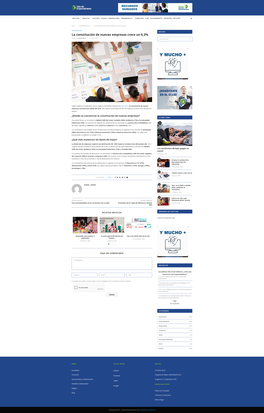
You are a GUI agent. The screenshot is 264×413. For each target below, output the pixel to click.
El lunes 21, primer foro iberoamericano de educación (180, 162)
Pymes (175, 348)
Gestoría (96, 18)
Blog (73, 393)
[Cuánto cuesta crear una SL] (163, 176)
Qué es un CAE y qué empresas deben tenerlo (181, 199)
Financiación (175, 326)
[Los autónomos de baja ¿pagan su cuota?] (174, 134)
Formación (139, 18)
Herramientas (126, 18)
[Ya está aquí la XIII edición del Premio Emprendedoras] (112, 225)
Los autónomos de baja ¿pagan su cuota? (173, 149)
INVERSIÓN (168, 18)
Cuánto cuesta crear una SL (182, 173)
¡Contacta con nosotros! (147, 410)
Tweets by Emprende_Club (166, 218)
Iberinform (124, 106)
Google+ (116, 386)
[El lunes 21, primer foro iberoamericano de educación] (163, 163)
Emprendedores (84, 26)
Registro (176, 18)
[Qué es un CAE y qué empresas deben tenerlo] (163, 201)
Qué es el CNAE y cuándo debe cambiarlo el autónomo (181, 187)
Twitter (115, 381)
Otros (175, 344)
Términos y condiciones (163, 395)
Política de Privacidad (162, 391)
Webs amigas (159, 400)
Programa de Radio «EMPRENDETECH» (168, 375)
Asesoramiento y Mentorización (82, 379)
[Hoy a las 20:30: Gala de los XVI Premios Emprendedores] (138, 225)
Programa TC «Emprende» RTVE (165, 379)
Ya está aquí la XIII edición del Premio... (112, 237)
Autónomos (175, 317)
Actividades (75, 370)
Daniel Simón (82, 38)
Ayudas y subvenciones (110, 18)
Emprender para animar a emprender (85, 237)
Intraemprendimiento (175, 339)
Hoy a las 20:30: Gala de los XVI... (139, 236)
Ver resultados (175, 304)
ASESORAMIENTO (156, 18)
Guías (175, 335)
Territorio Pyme (160, 370)
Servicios (86, 18)
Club (147, 18)
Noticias (75, 18)
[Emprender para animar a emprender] (85, 225)
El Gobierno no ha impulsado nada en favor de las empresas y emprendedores (174, 297)
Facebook (116, 376)
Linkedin (116, 371)
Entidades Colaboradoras (80, 384)
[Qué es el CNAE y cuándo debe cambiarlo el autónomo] (163, 188)
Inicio (73, 26)
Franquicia (175, 330)
